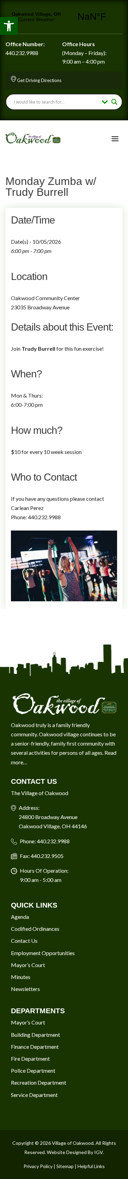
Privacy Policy (38, 1166)
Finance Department (35, 1046)
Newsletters (25, 989)
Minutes (20, 977)
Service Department (34, 1094)
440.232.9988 (21, 53)
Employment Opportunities (43, 953)
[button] (9, 26)
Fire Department (30, 1058)
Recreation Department (38, 1082)
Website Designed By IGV (75, 1152)
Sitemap (65, 1166)
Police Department (33, 1070)
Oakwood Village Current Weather (64, 17)
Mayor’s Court (28, 965)
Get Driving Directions (39, 80)
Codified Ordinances (35, 928)
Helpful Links (91, 1166)
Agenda (20, 916)
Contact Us (24, 940)
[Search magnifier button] (114, 102)
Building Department (35, 1034)
